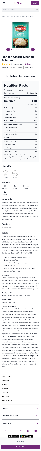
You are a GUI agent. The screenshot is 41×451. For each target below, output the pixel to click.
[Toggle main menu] (4, 3)
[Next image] (33, 49)
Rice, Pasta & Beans (13, 16)
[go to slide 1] (11, 49)
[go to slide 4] (18, 49)
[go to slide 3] (16, 49)
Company (7, 423)
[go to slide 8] (27, 49)
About (5, 408)
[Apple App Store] (13, 436)
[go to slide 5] (20, 49)
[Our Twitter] (28, 431)
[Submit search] (37, 9)
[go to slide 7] (24, 49)
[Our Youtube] (36, 431)
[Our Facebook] (13, 431)
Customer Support (10, 415)
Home (3, 16)
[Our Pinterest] (5, 431)
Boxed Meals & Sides (28, 16)
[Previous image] (8, 49)
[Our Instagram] (21, 431)
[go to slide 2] (13, 49)
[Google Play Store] (26, 436)
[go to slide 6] (22, 49)
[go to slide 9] (29, 49)
